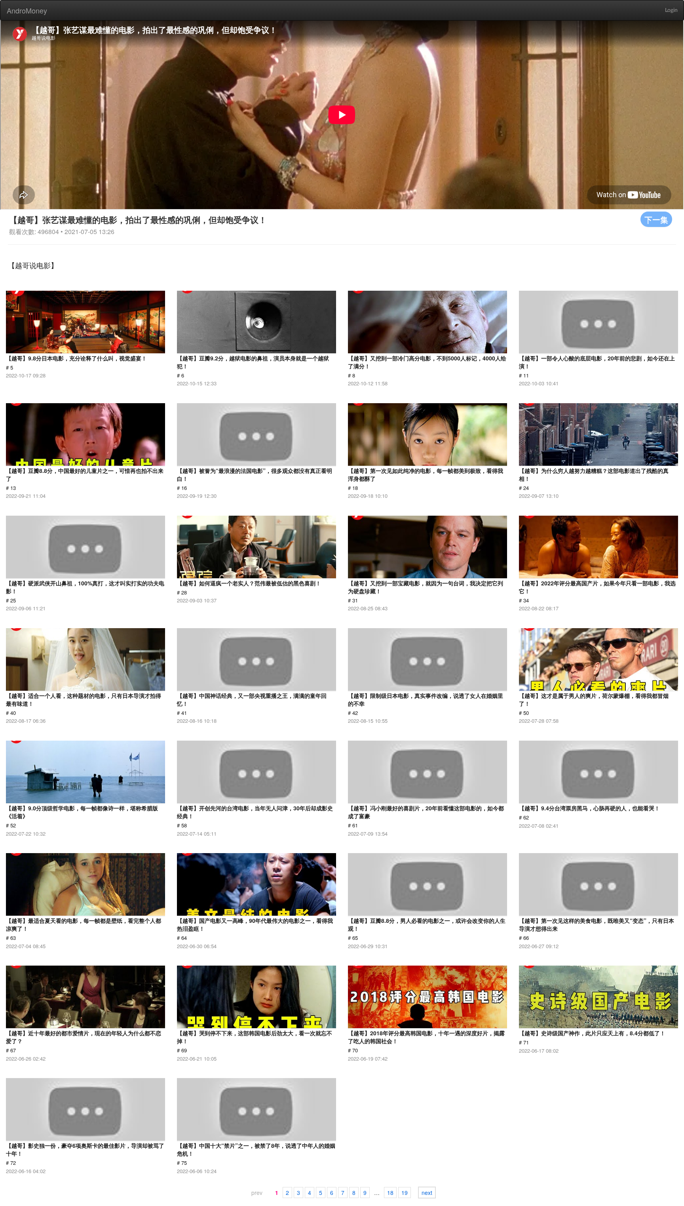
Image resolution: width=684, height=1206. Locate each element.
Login (671, 10)
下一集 (656, 219)
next (427, 1192)
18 (390, 1192)
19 (404, 1192)
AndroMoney (27, 10)
